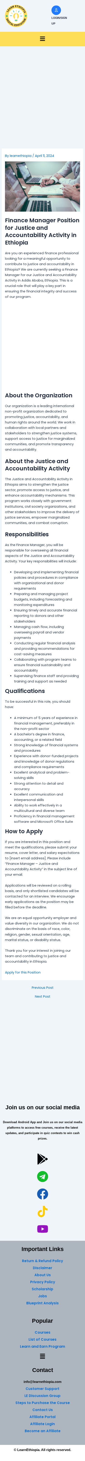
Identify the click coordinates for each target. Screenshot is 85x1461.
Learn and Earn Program (42, 1346)
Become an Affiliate (43, 1431)
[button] (42, 39)
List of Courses (42, 1339)
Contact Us (42, 1409)
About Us (42, 1275)
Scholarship (42, 1289)
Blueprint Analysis (42, 1303)
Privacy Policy (42, 1282)
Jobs (42, 1296)
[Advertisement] (42, 104)
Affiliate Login (42, 1423)
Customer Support (42, 1388)
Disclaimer (42, 1268)
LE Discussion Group (42, 1395)
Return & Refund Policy (42, 1260)
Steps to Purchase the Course (42, 1402)
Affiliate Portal (42, 1416)
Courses (42, 1332)
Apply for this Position (23, 972)
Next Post (42, 996)
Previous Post (42, 987)
